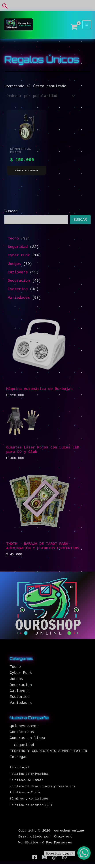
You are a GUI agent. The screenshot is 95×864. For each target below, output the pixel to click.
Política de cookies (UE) (31, 805)
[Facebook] (34, 857)
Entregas (18, 757)
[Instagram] (44, 857)
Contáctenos (22, 732)
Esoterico (20, 697)
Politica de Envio (25, 792)
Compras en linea (27, 738)
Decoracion (21, 685)
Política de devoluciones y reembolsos (42, 786)
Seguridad (24, 745)
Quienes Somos (24, 726)
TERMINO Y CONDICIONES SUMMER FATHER (48, 751)
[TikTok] (54, 857)
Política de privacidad (29, 774)
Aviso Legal (19, 767)
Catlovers (20, 691)
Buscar (11, 211)
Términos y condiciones (29, 798)
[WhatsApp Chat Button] (84, 853)
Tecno (15, 667)
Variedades (21, 703)
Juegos (16, 679)
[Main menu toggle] (86, 24)
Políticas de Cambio (26, 780)
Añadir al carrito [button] (26, 170)
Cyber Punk (21, 673)
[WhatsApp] (64, 857)
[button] (5, 6)
